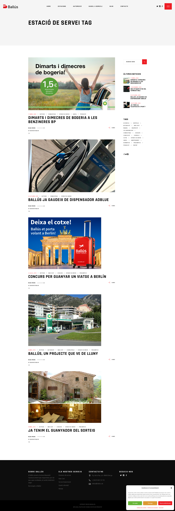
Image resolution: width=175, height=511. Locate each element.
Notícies (42, 114)
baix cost (51, 273)
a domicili (126, 123)
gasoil (75, 114)
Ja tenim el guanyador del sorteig (61, 430)
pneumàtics (83, 273)
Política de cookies (141, 507)
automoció (51, 350)
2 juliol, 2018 (32, 273)
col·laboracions (128, 130)
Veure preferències (165, 503)
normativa (126, 142)
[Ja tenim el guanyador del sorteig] (64, 397)
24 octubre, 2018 (33, 196)
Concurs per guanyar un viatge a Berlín (67, 276)
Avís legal (161, 507)
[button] (171, 488)
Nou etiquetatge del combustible (138, 90)
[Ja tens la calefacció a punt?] (126, 105)
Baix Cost (62, 478)
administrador (34, 131)
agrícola (136, 123)
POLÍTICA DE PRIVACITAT (96, 507)
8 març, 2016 (32, 350)
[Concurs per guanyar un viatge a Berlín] (64, 243)
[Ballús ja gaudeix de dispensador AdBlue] (126, 97)
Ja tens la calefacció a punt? (138, 106)
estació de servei (64, 114)
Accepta (135, 503)
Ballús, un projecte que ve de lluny (63, 353)
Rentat (61, 489)
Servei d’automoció (65, 482)
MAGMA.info (92, 504)
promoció (83, 114)
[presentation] (37, 165)
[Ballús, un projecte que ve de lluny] (64, 320)
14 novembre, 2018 (136, 87)
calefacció (135, 128)
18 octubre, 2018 (135, 103)
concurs (60, 273)
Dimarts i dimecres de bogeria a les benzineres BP (62, 119)
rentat (135, 145)
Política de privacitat (152, 507)
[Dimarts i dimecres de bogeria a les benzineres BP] (71, 83)
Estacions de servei (65, 475)
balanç (125, 128)
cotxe (125, 137)
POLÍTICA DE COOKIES (84, 507)
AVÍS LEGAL (75, 507)
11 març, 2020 (32, 114)
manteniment (135, 140)
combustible (52, 114)
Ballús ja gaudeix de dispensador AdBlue (68, 199)
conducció (126, 135)
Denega (150, 503)
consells (136, 135)
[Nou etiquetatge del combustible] (126, 89)
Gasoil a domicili (64, 485)
